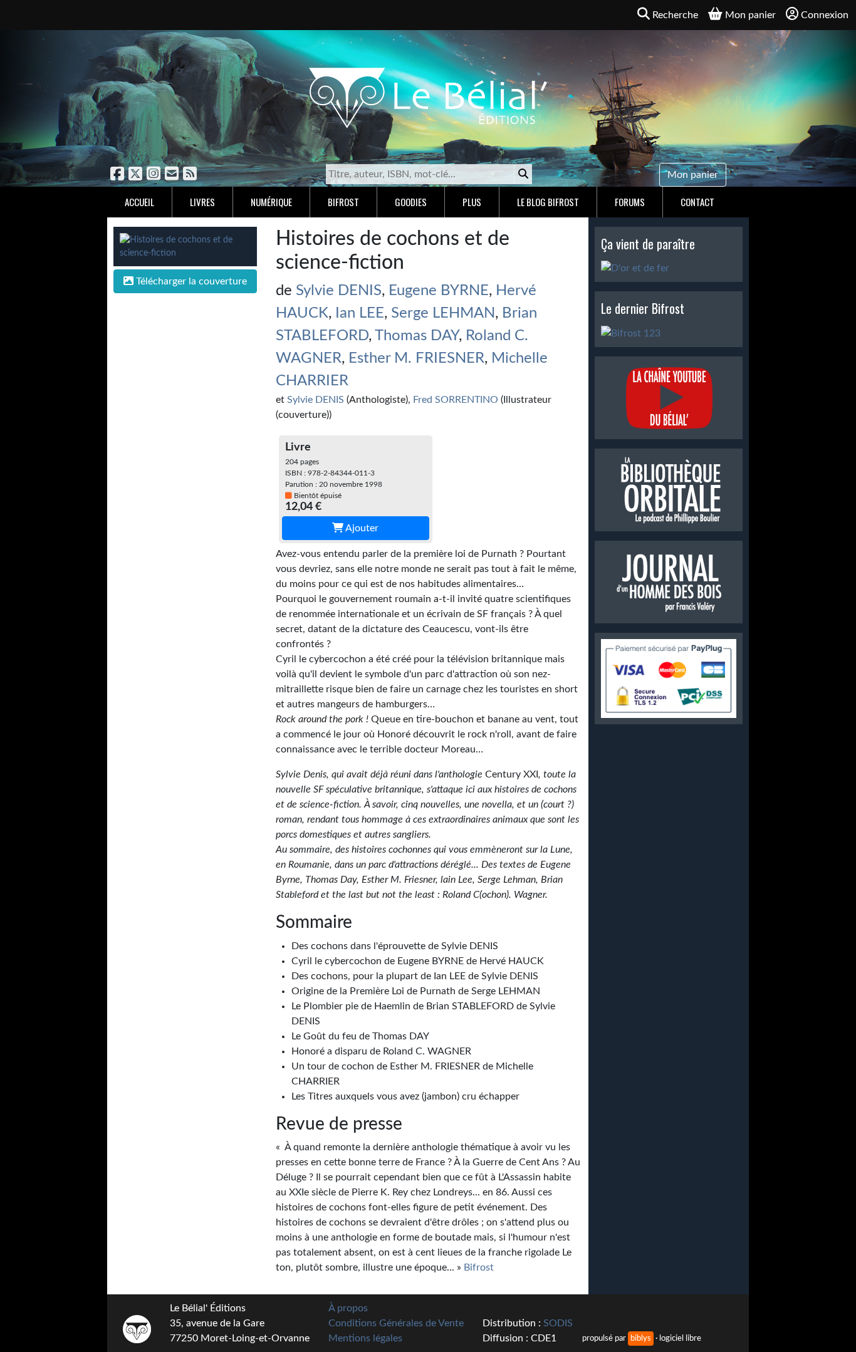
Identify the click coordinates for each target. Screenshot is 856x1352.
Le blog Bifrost (548, 202)
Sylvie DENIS (339, 290)
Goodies (411, 202)
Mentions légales (365, 1338)
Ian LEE (359, 313)
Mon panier (692, 175)
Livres (202, 202)
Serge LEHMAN (443, 313)
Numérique (271, 202)
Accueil (139, 202)
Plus (471, 202)
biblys (640, 1338)
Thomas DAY (417, 335)
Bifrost (343, 202)
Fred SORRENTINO (455, 400)
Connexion (824, 15)
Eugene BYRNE (439, 290)
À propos (348, 1308)
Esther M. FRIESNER (416, 358)
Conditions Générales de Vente (396, 1323)
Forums (630, 202)
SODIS (558, 1323)
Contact (697, 202)
